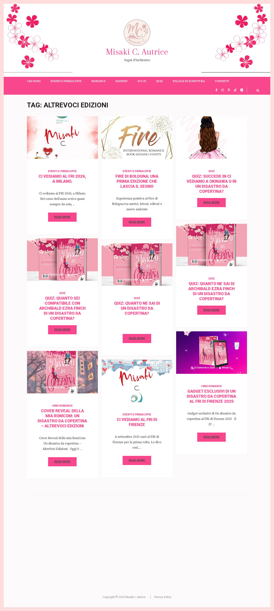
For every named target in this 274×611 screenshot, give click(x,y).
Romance (98, 81)
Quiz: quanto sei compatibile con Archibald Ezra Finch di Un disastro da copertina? (62, 308)
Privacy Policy (162, 597)
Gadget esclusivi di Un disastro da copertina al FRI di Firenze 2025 (211, 396)
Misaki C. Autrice (137, 52)
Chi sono (34, 81)
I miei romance (211, 386)
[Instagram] (222, 90)
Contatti (222, 81)
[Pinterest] (229, 90)
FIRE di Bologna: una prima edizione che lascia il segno (137, 181)
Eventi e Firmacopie (66, 81)
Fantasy (121, 81)
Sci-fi (142, 81)
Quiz (159, 81)
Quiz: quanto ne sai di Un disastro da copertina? (137, 308)
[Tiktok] (235, 90)
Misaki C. (77, 152)
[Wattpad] (241, 90)
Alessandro (150, 152)
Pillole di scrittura (189, 81)
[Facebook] (216, 90)
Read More (62, 217)
